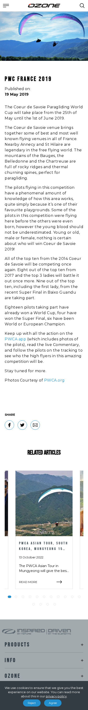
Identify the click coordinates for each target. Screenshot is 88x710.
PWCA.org (54, 380)
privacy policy (56, 696)
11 (79, 597)
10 (72, 597)
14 (47, 604)
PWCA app (15, 339)
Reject (32, 703)
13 (40, 604)
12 (33, 604)
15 (55, 604)
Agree (53, 703)
